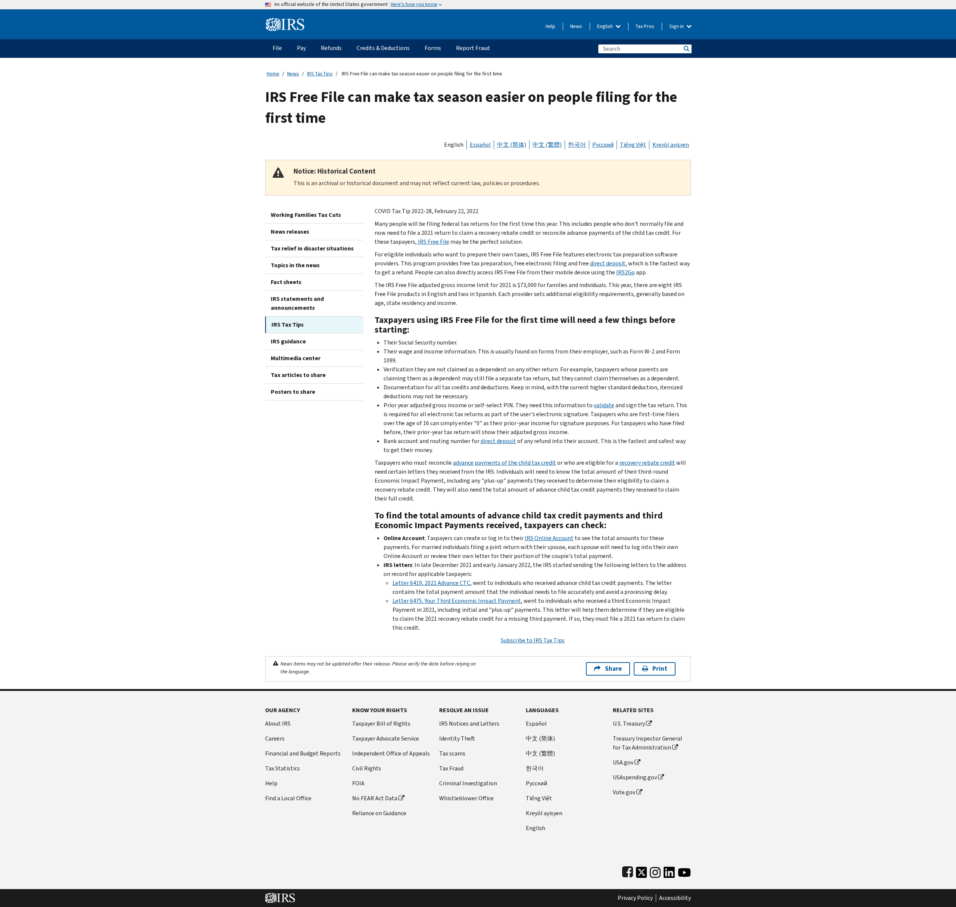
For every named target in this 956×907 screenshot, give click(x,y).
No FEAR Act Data (374, 798)
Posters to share (293, 392)
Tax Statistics (282, 768)
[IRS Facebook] (627, 870)
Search (686, 48)
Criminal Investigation (468, 783)
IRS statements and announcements (297, 303)
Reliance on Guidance (379, 813)
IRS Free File (433, 242)
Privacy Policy (635, 898)
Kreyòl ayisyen (670, 145)
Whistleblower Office (466, 798)
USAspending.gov (635, 777)
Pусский (536, 783)
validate (604, 405)
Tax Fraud (451, 768)
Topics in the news (295, 265)
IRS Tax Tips (320, 73)
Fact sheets (286, 282)
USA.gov (623, 762)
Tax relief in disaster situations (312, 248)
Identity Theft (457, 738)
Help (550, 26)
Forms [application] (433, 48)
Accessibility (675, 898)
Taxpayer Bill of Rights (381, 723)
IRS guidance (288, 341)
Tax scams (452, 753)
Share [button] (613, 668)
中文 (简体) (511, 145)
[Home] (285, 21)
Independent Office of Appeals (391, 753)
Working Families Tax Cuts (306, 215)
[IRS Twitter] (641, 870)
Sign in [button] (677, 26)
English (605, 26)
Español (480, 145)
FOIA (358, 783)
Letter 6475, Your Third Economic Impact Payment (456, 601)
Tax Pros (645, 26)
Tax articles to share (298, 375)
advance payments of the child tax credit (504, 463)
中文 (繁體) (547, 145)
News (576, 26)
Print (659, 668)
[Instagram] (655, 870)
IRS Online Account (549, 538)
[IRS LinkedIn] (669, 870)
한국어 (577, 145)
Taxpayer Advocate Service (385, 738)
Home (273, 73)
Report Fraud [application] (473, 48)
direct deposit (608, 263)
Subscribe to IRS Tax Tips (533, 640)
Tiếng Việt (633, 145)
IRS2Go (625, 272)
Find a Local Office (288, 798)
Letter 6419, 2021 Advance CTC (431, 583)
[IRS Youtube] (684, 870)
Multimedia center (295, 358)
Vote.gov (624, 792)
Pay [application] (301, 48)
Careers (275, 738)
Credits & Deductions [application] (383, 48)
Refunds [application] (331, 48)
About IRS (278, 723)
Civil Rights (366, 768)
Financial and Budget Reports (303, 753)
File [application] (277, 48)
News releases (290, 232)
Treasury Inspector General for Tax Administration (647, 743)
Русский (603, 145)
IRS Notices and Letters (469, 723)
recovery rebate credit (647, 463)
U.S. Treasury (629, 723)
